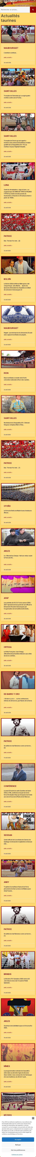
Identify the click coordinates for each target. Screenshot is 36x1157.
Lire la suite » (8, 57)
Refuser (18, 1145)
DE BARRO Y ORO (12, 694)
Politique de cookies (17, 1154)
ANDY (6, 882)
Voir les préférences (18, 1150)
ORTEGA (8, 647)
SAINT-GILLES (10, 91)
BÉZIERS (8, 1115)
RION (6, 373)
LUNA (6, 185)
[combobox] (15, 10)
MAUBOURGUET (11, 48)
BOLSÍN (7, 279)
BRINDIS (7, 974)
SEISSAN (8, 835)
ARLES (7, 551)
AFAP (6, 598)
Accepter (18, 1139)
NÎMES (7, 1066)
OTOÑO (7, 506)
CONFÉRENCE (10, 786)
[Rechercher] (33, 10)
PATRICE (8, 236)
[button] (33, 1118)
